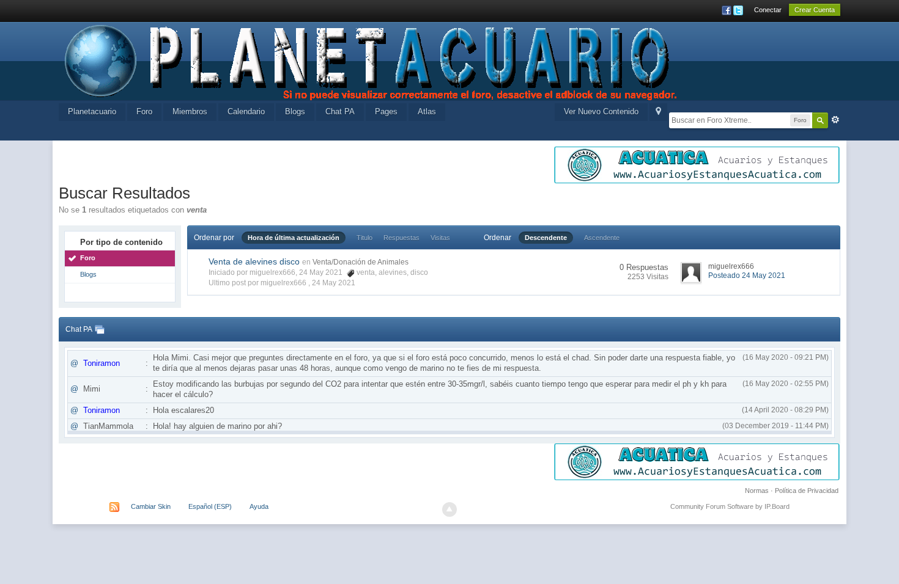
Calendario (246, 111)
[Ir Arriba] (449, 509)
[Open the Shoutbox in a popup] (100, 329)
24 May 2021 (333, 283)
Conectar (768, 9)
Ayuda (259, 506)
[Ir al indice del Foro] (372, 60)
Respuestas (401, 237)
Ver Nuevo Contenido (601, 111)
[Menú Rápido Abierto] (658, 112)
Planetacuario (92, 111)
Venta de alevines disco (254, 261)
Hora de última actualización (293, 237)
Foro (144, 111)
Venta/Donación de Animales (361, 262)
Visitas (440, 237)
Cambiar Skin (151, 506)
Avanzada (835, 120)
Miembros (189, 111)
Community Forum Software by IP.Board (730, 506)
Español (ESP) (210, 506)
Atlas (427, 111)
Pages (386, 111)
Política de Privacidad (806, 490)
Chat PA (340, 111)
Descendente (546, 237)
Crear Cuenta (814, 9)
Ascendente (602, 237)
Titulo (364, 237)
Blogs (295, 111)
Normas (757, 490)
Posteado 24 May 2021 (746, 275)
